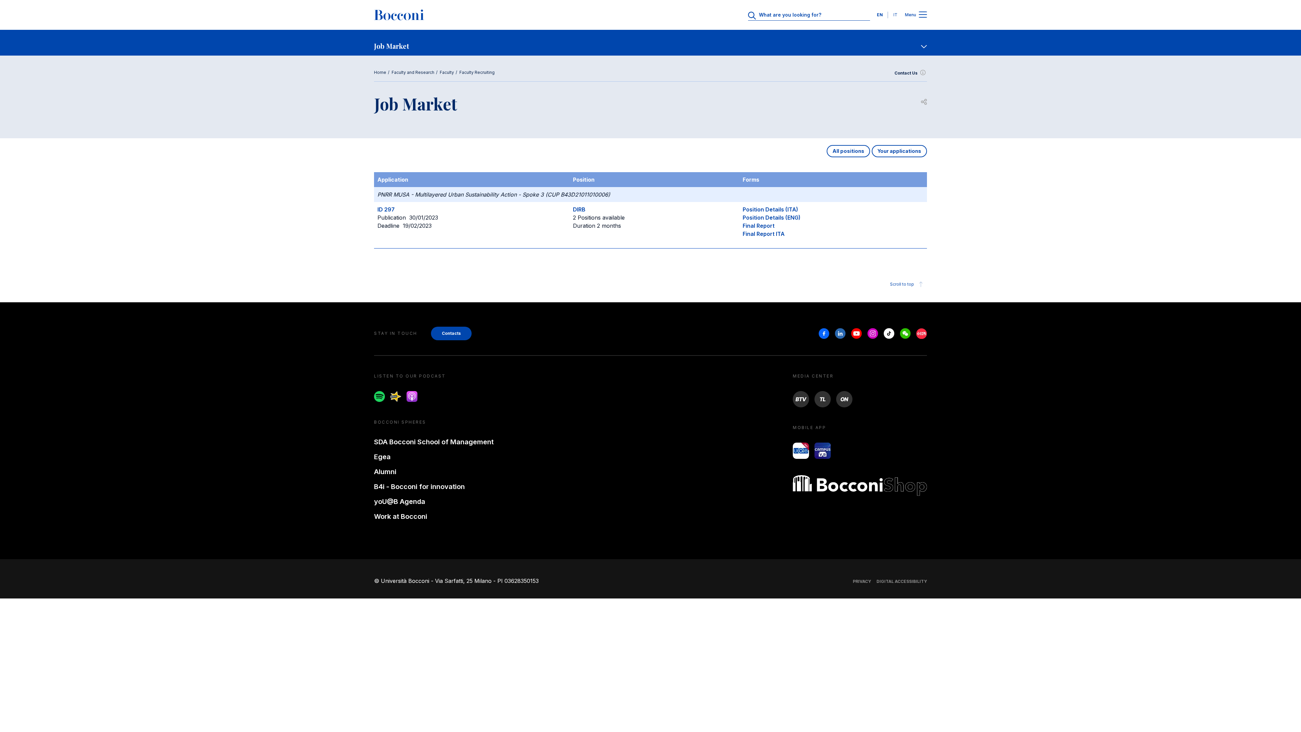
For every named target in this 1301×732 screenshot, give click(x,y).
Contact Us (905, 73)
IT (895, 14)
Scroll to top (902, 284)
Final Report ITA (764, 233)
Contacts (451, 333)
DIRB (579, 209)
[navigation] (650, 43)
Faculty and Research (413, 72)
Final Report (759, 225)
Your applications (899, 151)
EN (880, 14)
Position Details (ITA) (770, 209)
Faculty (447, 72)
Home (380, 72)
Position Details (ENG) (772, 217)
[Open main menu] (923, 15)
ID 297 (386, 209)
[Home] (399, 15)
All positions (848, 151)
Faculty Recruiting (477, 72)
